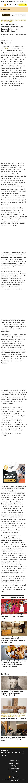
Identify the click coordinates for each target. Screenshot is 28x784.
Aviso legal (14, 766)
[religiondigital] (14, 777)
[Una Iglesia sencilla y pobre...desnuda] (14, 705)
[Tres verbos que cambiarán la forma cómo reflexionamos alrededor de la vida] (14, 606)
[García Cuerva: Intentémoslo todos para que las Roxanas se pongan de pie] (14, 728)
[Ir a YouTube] (16, 752)
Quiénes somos (14, 760)
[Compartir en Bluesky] (7, 43)
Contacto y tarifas (14, 763)
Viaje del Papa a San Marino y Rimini (18, 15)
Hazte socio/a (22, 4)
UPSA (6, 48)
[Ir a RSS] (6, 755)
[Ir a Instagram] (9, 752)
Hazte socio (14, 771)
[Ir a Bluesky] (20, 752)
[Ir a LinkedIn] (13, 752)
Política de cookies (14, 769)
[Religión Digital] (11, 5)
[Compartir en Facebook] (2, 43)
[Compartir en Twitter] (5, 43)
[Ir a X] (6, 752)
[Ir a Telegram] (2, 755)
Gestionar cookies (14, 780)
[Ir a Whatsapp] (23, 752)
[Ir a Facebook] (2, 752)
